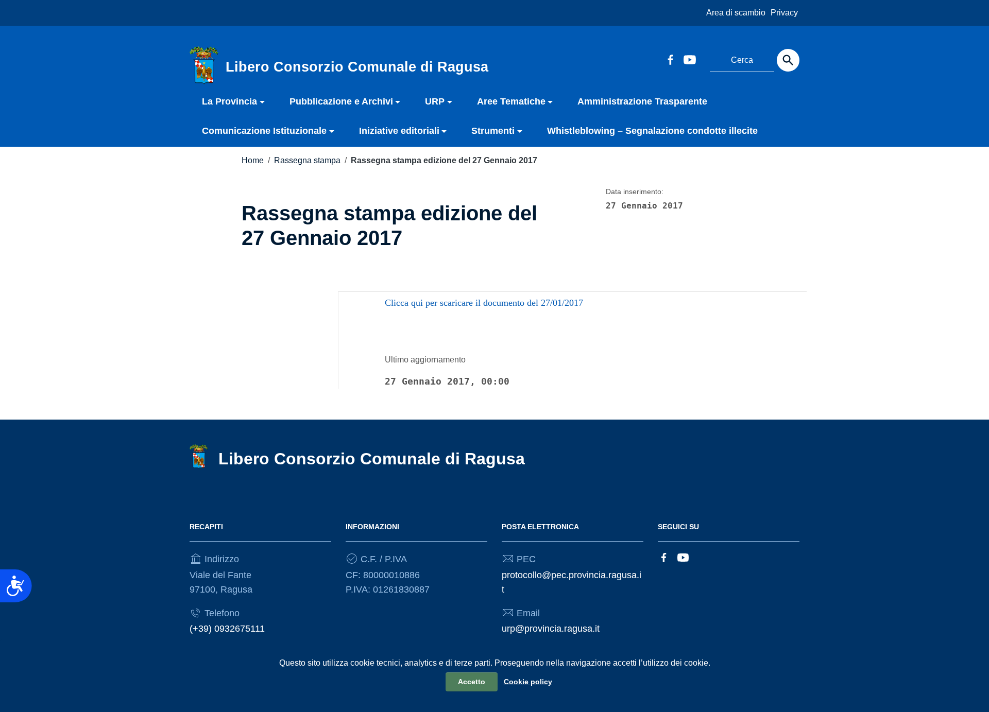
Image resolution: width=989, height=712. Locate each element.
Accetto (471, 682)
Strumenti (493, 131)
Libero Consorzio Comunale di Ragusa (371, 458)
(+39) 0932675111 (227, 628)
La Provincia (229, 101)
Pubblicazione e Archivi (341, 101)
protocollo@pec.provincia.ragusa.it (571, 582)
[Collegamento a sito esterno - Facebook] (670, 59)
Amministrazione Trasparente (642, 101)
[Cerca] (788, 60)
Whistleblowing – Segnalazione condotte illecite (652, 131)
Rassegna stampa (307, 160)
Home (253, 160)
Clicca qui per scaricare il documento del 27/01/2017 (484, 303)
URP (435, 101)
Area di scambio (735, 12)
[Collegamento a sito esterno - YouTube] (689, 59)
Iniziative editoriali (399, 131)
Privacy (784, 12)
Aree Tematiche (511, 101)
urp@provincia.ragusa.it (551, 628)
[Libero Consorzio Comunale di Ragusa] (204, 65)
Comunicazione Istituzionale (264, 131)
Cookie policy (528, 682)
